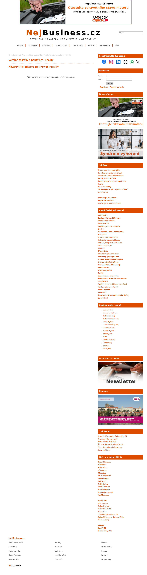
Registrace (104, 87)
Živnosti (101, 444)
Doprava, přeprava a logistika (109, 226)
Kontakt (104, 543)
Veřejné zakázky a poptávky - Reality (57, 55)
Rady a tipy (61, 45)
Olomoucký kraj (108, 328)
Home (20, 45)
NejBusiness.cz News (109, 359)
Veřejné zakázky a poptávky (32, 55)
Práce (91, 45)
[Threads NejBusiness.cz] (125, 64)
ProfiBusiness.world (105, 492)
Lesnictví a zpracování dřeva (108, 254)
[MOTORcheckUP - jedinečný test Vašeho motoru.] (76, 24)
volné (121, 444)
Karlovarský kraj (109, 316)
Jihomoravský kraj (109, 313)
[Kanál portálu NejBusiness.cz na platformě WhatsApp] (131, 64)
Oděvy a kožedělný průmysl (108, 262)
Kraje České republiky (106, 436)
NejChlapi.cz (102, 481)
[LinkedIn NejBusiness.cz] (118, 64)
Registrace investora (106, 201)
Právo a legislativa (105, 270)
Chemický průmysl (105, 246)
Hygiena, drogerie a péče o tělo (110, 243)
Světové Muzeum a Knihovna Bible (111, 517)
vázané (115, 444)
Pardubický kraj (108, 331)
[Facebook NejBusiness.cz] (104, 64)
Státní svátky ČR (121, 436)
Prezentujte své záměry (107, 198)
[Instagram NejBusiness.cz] (111, 64)
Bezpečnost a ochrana (106, 221)
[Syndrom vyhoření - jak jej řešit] (120, 158)
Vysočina (106, 346)
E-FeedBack (13, 547)
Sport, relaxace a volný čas (108, 276)
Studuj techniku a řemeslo (107, 514)
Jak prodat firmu (104, 450)
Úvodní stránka (14, 55)
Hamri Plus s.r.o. (104, 462)
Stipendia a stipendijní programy (110, 447)
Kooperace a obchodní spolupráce (110, 176)
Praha (105, 337)
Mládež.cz (102, 473)
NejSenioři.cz (103, 484)
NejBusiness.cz (103, 479)
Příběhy (46, 45)
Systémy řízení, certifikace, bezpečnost (112, 284)
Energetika (102, 235)
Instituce (101, 248)
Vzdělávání (59, 551)
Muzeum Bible (14, 559)
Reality (100, 184)
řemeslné (108, 444)
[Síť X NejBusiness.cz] (138, 64)
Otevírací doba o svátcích (107, 439)
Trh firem (78, 45)
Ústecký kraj (107, 343)
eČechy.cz (101, 465)
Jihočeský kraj (108, 310)
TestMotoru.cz (103, 495)
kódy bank (112, 442)
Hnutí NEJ (102, 528)
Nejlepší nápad (103, 506)
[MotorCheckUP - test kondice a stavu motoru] (120, 127)
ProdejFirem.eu (104, 487)
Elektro (100, 229)
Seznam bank (103, 442)
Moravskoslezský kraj (110, 325)
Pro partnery (106, 559)
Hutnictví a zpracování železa (109, 240)
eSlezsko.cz (102, 470)
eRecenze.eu (103, 503)
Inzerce (104, 551)
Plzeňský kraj (107, 334)
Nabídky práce (60, 555)
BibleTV (101, 525)
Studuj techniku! (15, 551)
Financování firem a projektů (109, 170)
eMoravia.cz (102, 467)
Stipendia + (102, 512)
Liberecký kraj (108, 322)
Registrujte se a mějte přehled (109, 203)
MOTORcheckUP (104, 476)
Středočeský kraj (109, 340)
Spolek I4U (102, 501)
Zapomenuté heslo (117, 87)
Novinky (32, 45)
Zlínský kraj (107, 349)
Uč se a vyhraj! (103, 520)
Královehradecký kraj (111, 319)
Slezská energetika (105, 531)
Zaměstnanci (103, 192)
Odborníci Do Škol (104, 509)
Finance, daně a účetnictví (108, 237)
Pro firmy (105, 45)
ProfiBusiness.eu (104, 490)
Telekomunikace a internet (108, 287)
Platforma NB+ (106, 547)
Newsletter (59, 559)
